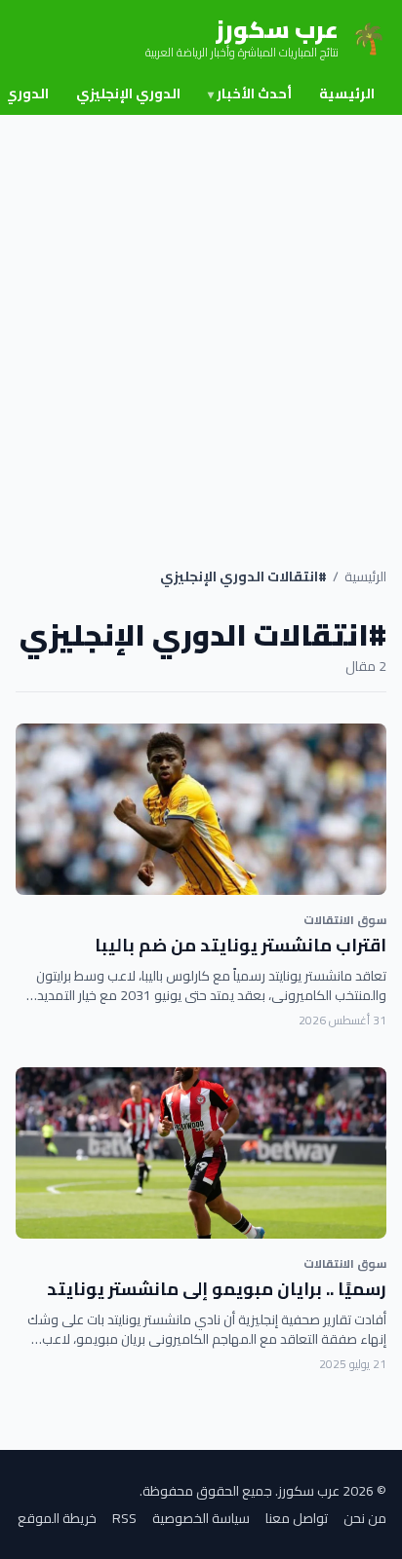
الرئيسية (347, 93)
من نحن (364, 1518)
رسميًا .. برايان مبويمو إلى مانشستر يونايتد (216, 1289)
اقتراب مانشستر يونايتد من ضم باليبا (240, 945)
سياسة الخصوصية (201, 1518)
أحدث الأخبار (250, 93)
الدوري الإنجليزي (128, 93)
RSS (124, 1518)
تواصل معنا (296, 1518)
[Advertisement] (201, 325)
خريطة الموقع (57, 1518)
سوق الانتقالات (344, 920)
